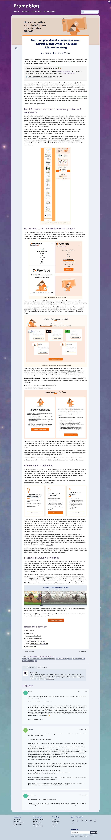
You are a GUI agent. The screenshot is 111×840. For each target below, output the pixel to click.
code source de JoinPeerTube (39, 644)
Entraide (54, 819)
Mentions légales (56, 822)
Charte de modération (38, 826)
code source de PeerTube (37, 641)
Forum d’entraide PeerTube (34, 638)
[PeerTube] (81, 821)
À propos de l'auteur (29, 667)
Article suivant (82, 651)
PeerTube (51, 656)
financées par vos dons (63, 71)
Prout (15, 826)
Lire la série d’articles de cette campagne (40, 76)
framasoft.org (74, 61)
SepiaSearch (72, 371)
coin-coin (25, 658)
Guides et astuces (56, 821)
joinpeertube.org (29, 63)
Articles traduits (50, 11)
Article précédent (29, 651)
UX (36, 660)
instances (82, 658)
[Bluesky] (90, 821)
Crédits (53, 826)
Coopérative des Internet (61, 658)
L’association (17, 819)
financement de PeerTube (55, 534)
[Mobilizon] (86, 821)
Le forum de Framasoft (38, 819)
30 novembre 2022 (82, 691)
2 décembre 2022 (83, 729)
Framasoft (48, 53)
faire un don (49, 545)
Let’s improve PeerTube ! (33, 636)
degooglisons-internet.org (50, 61)
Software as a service (58, 124)
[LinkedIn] (95, 821)
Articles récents (42, 667)
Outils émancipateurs (42, 656)
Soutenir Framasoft (68, 73)
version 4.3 (49, 577)
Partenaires (35, 824)
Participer (35, 821)
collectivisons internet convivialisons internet (38, 658)
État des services (17, 824)
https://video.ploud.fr (44, 772)
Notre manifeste (17, 821)
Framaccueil (75, 658)
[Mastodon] (77, 821)
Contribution (52, 658)
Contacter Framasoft (18, 822)
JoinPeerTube (28, 100)
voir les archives (84, 836)
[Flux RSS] (73, 821)
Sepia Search (30, 633)
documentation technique (60, 450)
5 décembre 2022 (83, 794)
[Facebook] (73, 824)
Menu (17, 11)
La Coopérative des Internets (78, 96)
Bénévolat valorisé (37, 822)
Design (70, 658)
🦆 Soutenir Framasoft (56, 620)
